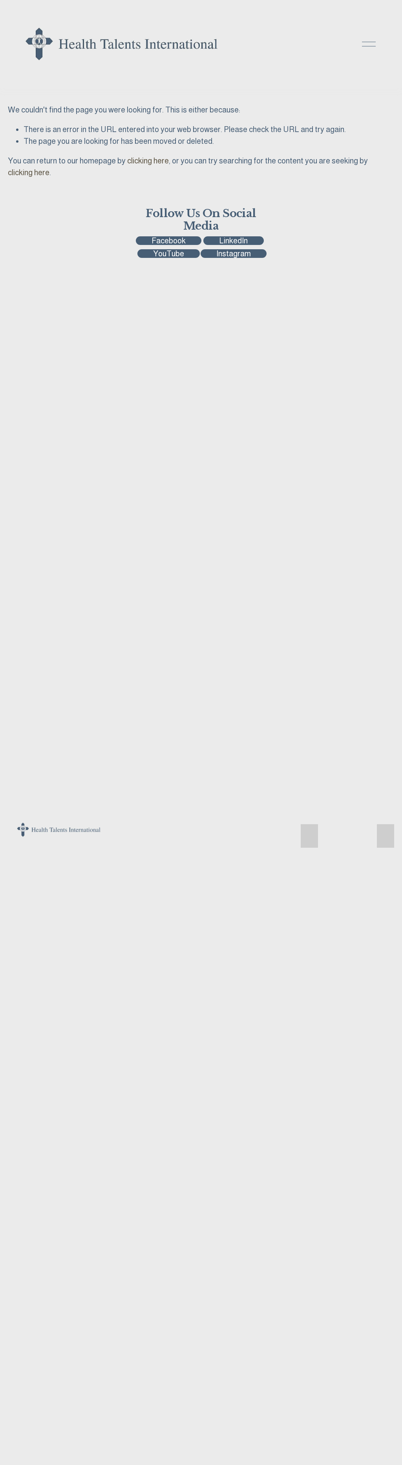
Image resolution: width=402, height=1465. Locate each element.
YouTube (168, 253)
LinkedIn (233, 240)
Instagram (233, 253)
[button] (309, 836)
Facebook (169, 240)
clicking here (148, 160)
